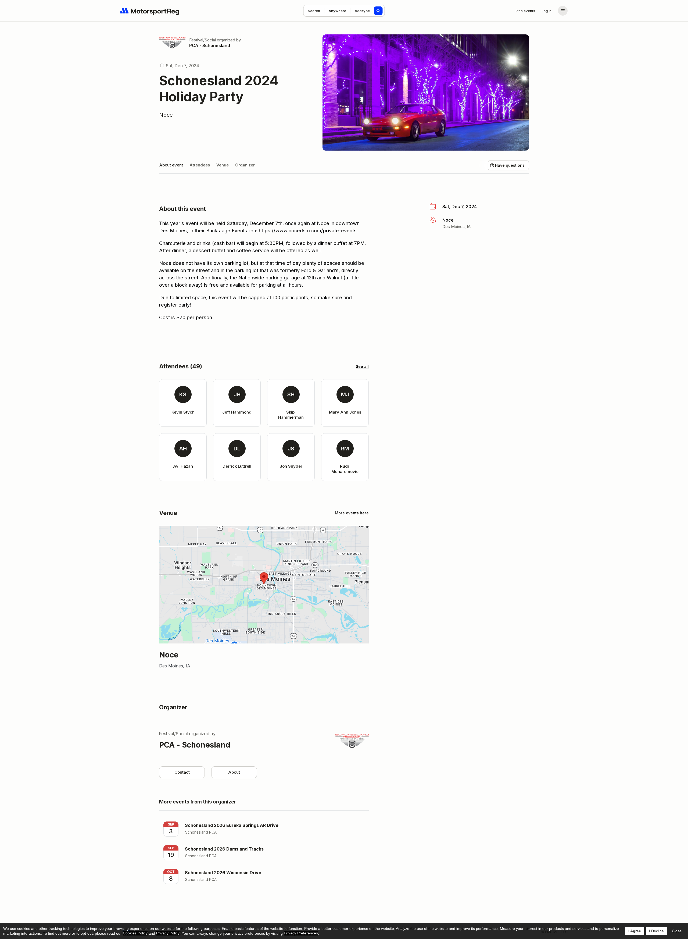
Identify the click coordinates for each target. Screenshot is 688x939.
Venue (222, 165)
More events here (352, 513)
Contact (182, 772)
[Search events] (378, 10)
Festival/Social (202, 39)
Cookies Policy (135, 933)
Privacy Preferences (301, 933)
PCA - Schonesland (209, 45)
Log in (546, 11)
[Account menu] (563, 11)
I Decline (656, 931)
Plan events (525, 11)
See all (362, 366)
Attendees (199, 165)
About (234, 772)
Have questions (510, 165)
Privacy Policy (168, 933)
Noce (166, 115)
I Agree (634, 931)
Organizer (245, 165)
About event (171, 165)
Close (677, 931)
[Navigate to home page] (150, 10)
